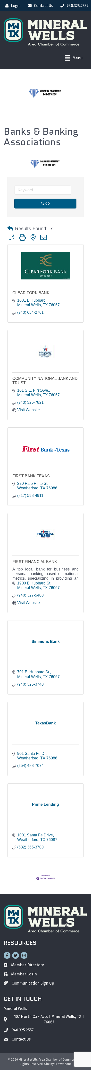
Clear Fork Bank (31, 293)
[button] (10, 228)
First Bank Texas (31, 476)
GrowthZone (63, 1064)
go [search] (47, 203)
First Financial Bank (34, 562)
